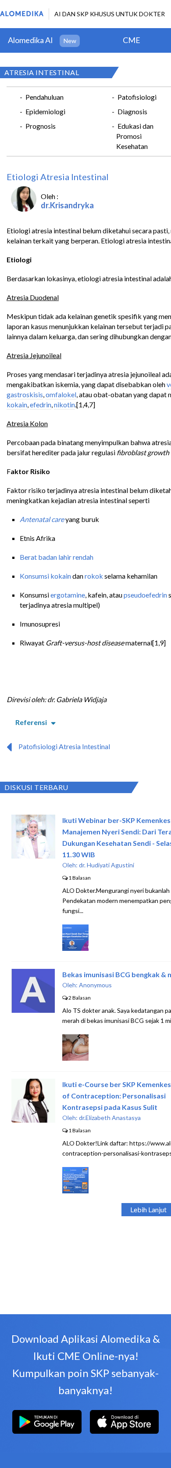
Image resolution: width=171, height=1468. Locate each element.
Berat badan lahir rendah (56, 557)
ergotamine (67, 595)
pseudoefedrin (145, 595)
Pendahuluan (44, 97)
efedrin (40, 404)
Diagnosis (132, 111)
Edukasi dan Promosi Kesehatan (134, 136)
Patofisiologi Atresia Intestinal (64, 746)
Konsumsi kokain (45, 576)
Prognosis (40, 126)
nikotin (64, 404)
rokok (94, 576)
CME (131, 40)
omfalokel (61, 394)
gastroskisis (25, 394)
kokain (17, 404)
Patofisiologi (137, 97)
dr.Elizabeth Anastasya (110, 1117)
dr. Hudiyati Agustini (106, 865)
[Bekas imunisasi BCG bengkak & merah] (33, 1010)
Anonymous (95, 985)
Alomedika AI (30, 40)
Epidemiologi (45, 111)
